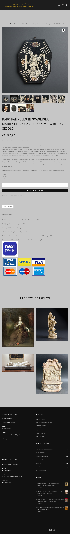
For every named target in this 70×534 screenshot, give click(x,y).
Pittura (39, 463)
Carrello (39, 428)
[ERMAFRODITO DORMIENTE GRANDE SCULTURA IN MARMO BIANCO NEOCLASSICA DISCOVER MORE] (18, 364)
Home (7, 24)
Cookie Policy (41, 433)
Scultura (22, 196)
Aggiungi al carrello (36, 190)
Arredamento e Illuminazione (45, 449)
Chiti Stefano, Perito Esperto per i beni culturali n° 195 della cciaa (19, 6)
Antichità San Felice (18, 4)
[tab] (8, 206)
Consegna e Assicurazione (44, 422)
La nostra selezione (16, 24)
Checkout (40, 431)
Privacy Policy (41, 436)
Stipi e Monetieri (41, 470)
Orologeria (40, 460)
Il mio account (41, 419)
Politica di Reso (41, 425)
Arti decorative (41, 452)
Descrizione (8, 206)
